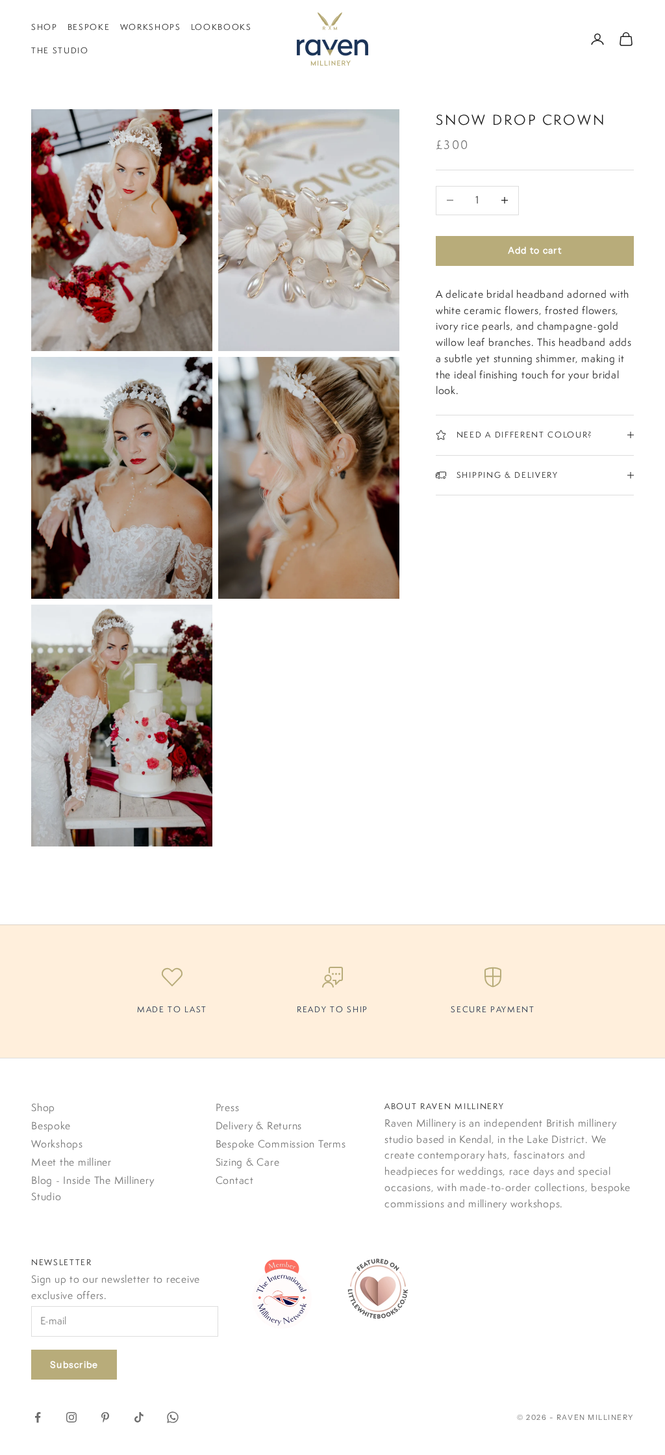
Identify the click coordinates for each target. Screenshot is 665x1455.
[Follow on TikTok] (138, 1417)
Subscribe (74, 1364)
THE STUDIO (60, 50)
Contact (235, 1180)
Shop (43, 1107)
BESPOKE (89, 27)
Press (228, 1107)
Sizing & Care (248, 1162)
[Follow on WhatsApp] (172, 1417)
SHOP (44, 27)
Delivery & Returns (259, 1126)
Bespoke (50, 1126)
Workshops (57, 1144)
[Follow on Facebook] (37, 1417)
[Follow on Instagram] (71, 1417)
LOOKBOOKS (221, 27)
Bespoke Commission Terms (281, 1144)
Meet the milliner (71, 1162)
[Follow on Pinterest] (105, 1417)
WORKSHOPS (150, 27)
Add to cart (535, 250)
